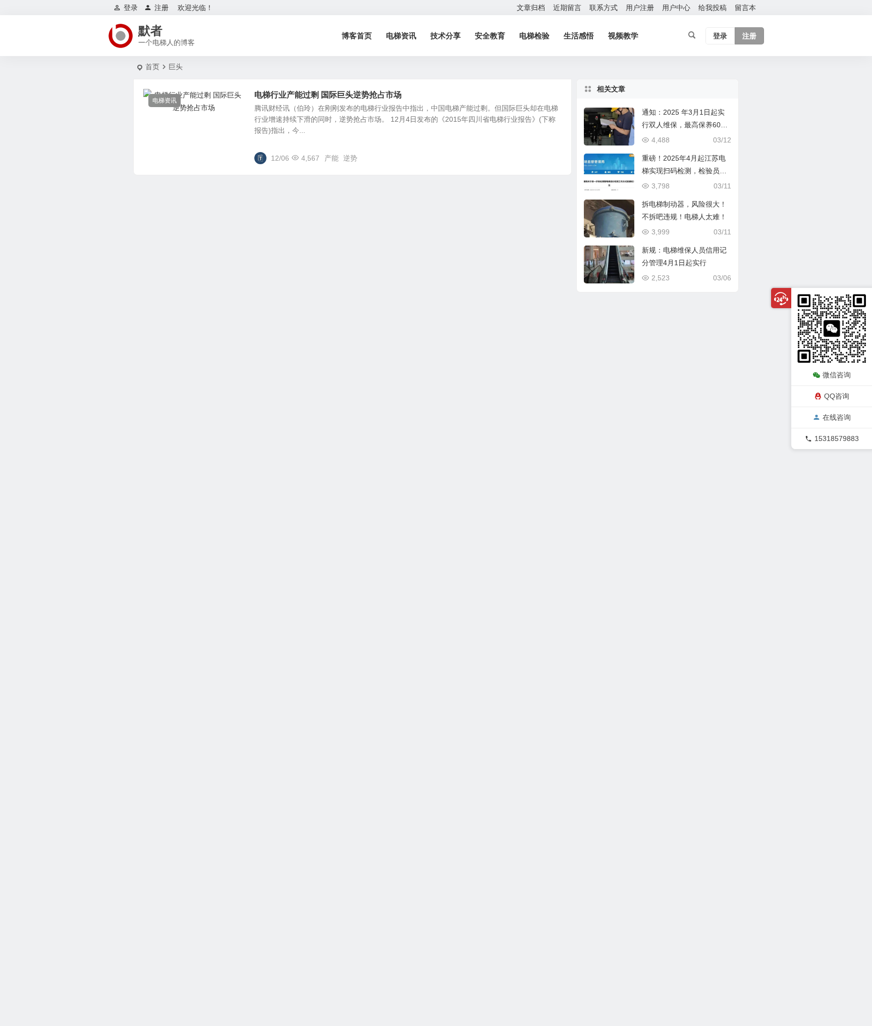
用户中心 (676, 8)
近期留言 (567, 8)
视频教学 (623, 35)
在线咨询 (837, 417)
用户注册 (640, 8)
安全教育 (490, 35)
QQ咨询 (836, 396)
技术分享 (445, 35)
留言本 (745, 8)
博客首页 (357, 35)
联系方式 (603, 8)
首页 (152, 67)
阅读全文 (552, 158)
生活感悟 (579, 35)
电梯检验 (534, 35)
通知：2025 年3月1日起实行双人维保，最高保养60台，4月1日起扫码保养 (683, 124)
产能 (331, 158)
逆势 (350, 158)
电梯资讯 (401, 35)
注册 (161, 8)
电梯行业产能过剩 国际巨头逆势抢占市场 (328, 94)
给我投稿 (712, 8)
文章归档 (531, 8)
